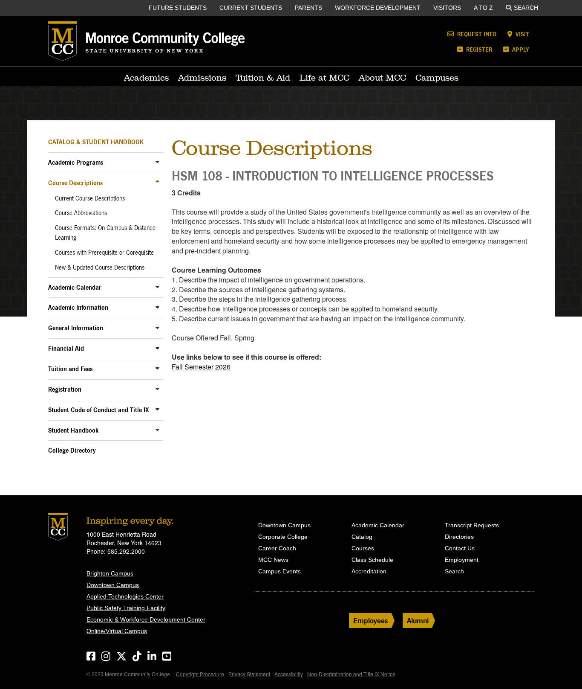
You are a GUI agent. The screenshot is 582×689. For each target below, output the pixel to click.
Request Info (475, 34)
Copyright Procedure (200, 673)
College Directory (72, 450)
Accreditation (369, 571)
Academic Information (78, 307)
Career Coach (277, 548)
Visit (521, 34)
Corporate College (283, 536)
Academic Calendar (74, 287)
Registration (64, 389)
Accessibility (288, 673)
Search (526, 7)
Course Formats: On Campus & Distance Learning (105, 232)
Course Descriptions (75, 183)
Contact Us (460, 548)
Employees (370, 620)
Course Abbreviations (81, 213)
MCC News (273, 559)
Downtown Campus (112, 584)
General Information (75, 328)
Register (478, 49)
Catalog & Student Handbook (96, 142)
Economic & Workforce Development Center (145, 619)
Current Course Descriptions (90, 198)
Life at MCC (324, 78)
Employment (461, 559)
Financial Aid (66, 348)
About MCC (382, 78)
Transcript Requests (472, 525)
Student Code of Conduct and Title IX (98, 410)
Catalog (362, 536)
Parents (308, 7)
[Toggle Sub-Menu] (157, 162)
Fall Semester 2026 (201, 367)
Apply (519, 49)
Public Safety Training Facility (125, 608)
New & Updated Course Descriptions (99, 267)
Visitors (447, 7)
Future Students (178, 7)
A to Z (483, 7)
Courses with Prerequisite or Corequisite (104, 252)
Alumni (418, 620)
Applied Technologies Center (125, 596)
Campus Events (279, 571)
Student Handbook (73, 430)
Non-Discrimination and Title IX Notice (351, 673)
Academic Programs (75, 162)
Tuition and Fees (70, 369)
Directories (459, 536)
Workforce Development (378, 7)
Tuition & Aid (263, 78)
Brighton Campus (109, 573)
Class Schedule (372, 559)
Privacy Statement (249, 673)
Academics (146, 78)
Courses (363, 548)
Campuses (436, 78)
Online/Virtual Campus (116, 631)
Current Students (250, 7)
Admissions (202, 78)
